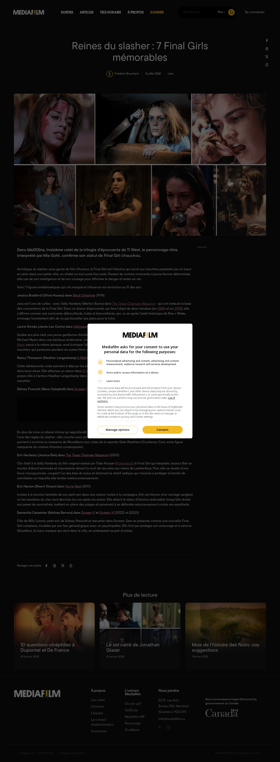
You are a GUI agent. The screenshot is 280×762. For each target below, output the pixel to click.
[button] (140, 381)
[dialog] (140, 381)
